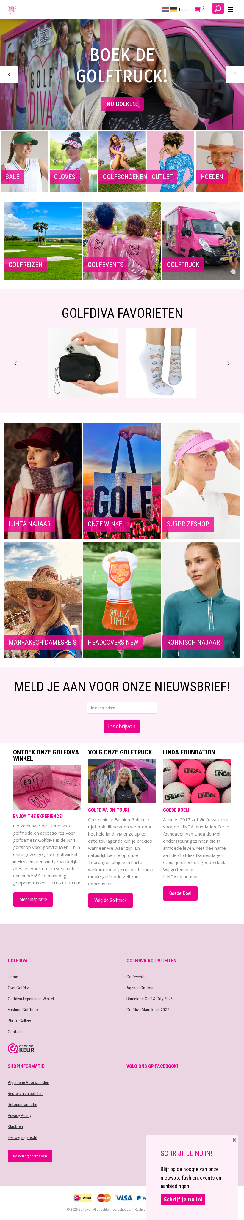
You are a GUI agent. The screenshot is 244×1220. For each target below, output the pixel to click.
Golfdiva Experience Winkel (31, 998)
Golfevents (136, 977)
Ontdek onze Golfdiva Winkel (46, 755)
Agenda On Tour (140, 987)
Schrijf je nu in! (183, 1199)
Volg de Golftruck (110, 900)
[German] (174, 9)
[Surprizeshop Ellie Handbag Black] (83, 363)
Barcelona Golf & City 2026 (149, 998)
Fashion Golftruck (23, 1009)
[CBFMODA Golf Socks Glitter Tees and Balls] (161, 363)
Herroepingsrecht (22, 1137)
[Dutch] (166, 9)
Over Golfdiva (19, 987)
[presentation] (21, 363)
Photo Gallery (19, 1020)
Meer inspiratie (33, 899)
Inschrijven (122, 726)
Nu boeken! (122, 104)
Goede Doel (180, 893)
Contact (15, 1031)
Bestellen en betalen (25, 1093)
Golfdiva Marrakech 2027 (147, 1009)
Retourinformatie (22, 1104)
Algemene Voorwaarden (28, 1082)
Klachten (15, 1126)
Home (13, 977)
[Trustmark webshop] (63, 1048)
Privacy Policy (19, 1115)
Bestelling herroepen (30, 1155)
